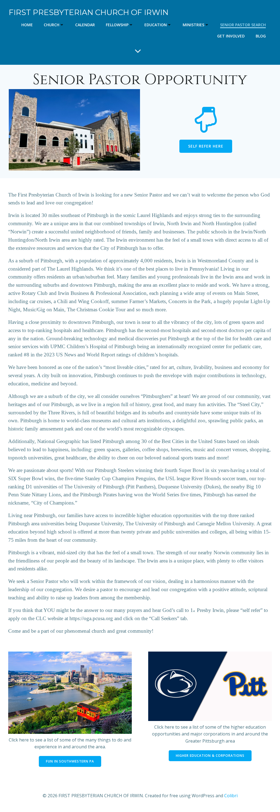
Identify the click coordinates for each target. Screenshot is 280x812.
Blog (261, 36)
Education (155, 24)
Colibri (231, 796)
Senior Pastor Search (243, 24)
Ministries (193, 24)
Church (51, 24)
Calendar (85, 24)
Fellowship (117, 24)
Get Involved (231, 36)
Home (27, 24)
